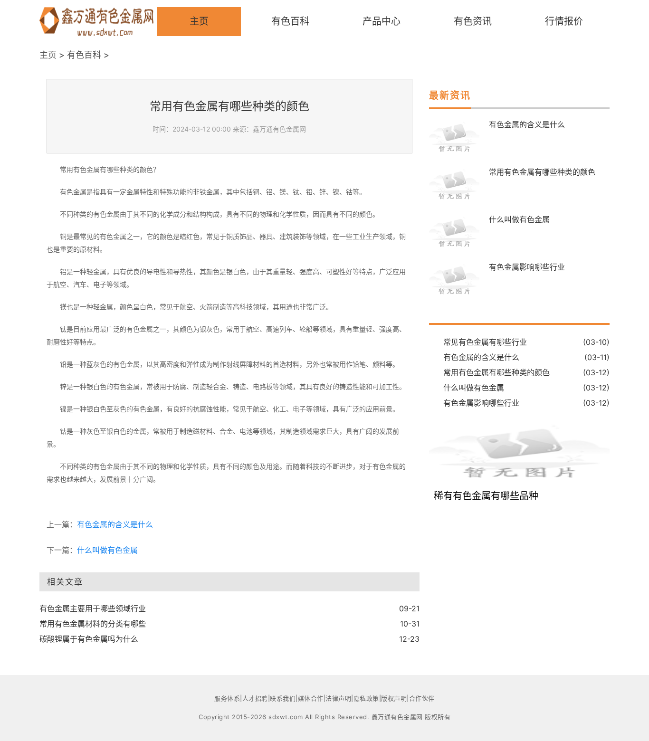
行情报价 (564, 21)
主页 (199, 21)
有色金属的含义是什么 (115, 524)
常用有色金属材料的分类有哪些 (92, 623)
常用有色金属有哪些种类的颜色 (542, 172)
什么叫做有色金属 (107, 550)
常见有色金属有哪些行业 (485, 342)
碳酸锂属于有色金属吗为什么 (88, 639)
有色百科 (290, 21)
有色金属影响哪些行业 (527, 267)
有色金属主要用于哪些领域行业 (92, 608)
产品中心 (382, 21)
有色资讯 (473, 21)
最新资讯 (450, 95)
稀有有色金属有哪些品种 (486, 496)
